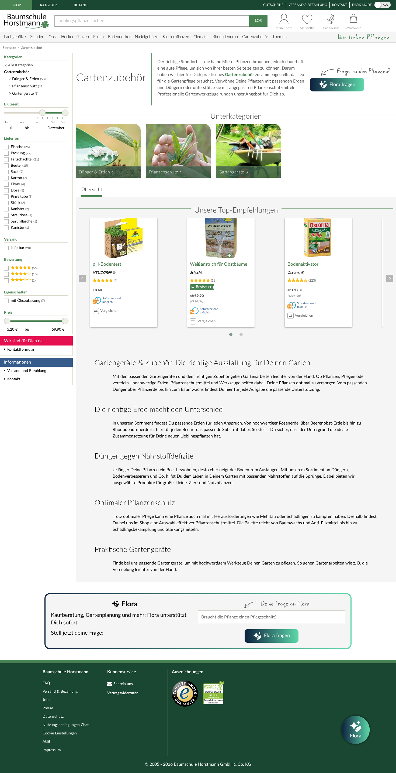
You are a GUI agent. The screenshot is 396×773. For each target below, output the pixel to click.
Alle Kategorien (20, 65)
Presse (48, 708)
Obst (52, 37)
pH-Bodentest (107, 264)
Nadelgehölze (146, 37)
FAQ (46, 683)
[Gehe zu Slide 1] (231, 334)
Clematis (200, 37)
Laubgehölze (15, 37)
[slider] (42, 113)
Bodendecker (119, 37)
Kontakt (339, 4)
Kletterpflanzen (176, 37)
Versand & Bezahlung (308, 4)
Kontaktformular (20, 349)
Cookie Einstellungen (60, 733)
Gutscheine (273, 4)
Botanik (81, 5)
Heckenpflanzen (75, 37)
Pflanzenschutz (163, 172)
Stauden (37, 37)
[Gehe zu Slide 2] (241, 334)
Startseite (9, 47)
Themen (279, 37)
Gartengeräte (231, 172)
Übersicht (91, 189)
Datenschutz (53, 717)
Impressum (52, 750)
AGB (46, 742)
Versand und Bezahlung (26, 371)
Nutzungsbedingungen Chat (66, 725)
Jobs (46, 700)
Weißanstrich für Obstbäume (218, 264)
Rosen (98, 37)
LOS (258, 21)
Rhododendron (225, 37)
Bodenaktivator (302, 264)
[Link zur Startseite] (27, 21)
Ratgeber (48, 5)
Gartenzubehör (255, 37)
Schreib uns (123, 684)
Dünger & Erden (94, 172)
